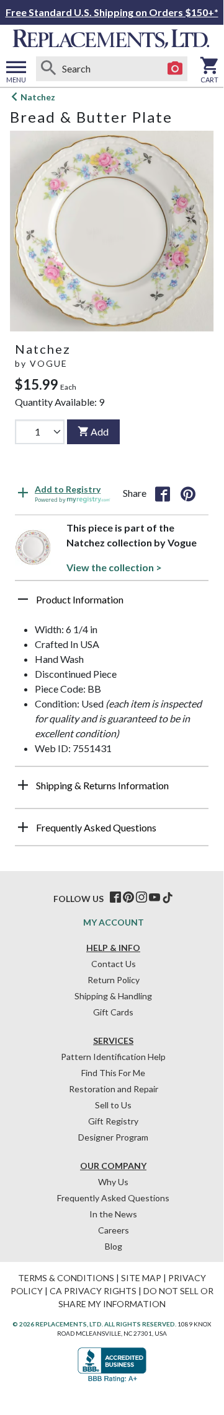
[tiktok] (167, 898)
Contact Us (113, 963)
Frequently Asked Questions (113, 1198)
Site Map (141, 1278)
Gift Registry (113, 1121)
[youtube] (154, 898)
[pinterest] (128, 898)
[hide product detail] (23, 599)
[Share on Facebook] (162, 493)
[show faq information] (23, 827)
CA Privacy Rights (93, 1291)
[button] (111, 604)
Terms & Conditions (66, 1278)
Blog (113, 1246)
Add (100, 431)
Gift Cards (113, 1012)
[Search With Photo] (175, 68)
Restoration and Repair (113, 1089)
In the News (113, 1214)
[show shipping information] (23, 785)
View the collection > (114, 567)
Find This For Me (113, 1072)
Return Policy (113, 980)
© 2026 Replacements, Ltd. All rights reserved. (94, 1324)
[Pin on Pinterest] (188, 493)
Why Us (113, 1181)
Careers (113, 1230)
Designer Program (113, 1137)
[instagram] (141, 898)
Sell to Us (113, 1105)
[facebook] (115, 898)
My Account (113, 922)
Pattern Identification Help (113, 1056)
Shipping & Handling (113, 996)
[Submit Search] (48, 68)
